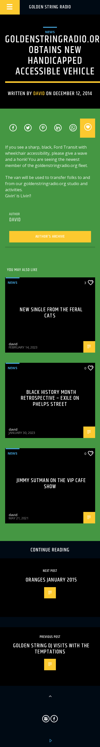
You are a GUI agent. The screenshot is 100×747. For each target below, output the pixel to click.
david (39, 93)
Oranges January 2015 (51, 579)
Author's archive (50, 236)
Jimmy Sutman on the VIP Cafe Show (51, 483)
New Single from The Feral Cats (51, 312)
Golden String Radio (50, 7)
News (50, 32)
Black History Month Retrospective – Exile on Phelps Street (50, 398)
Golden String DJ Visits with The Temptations (51, 648)
